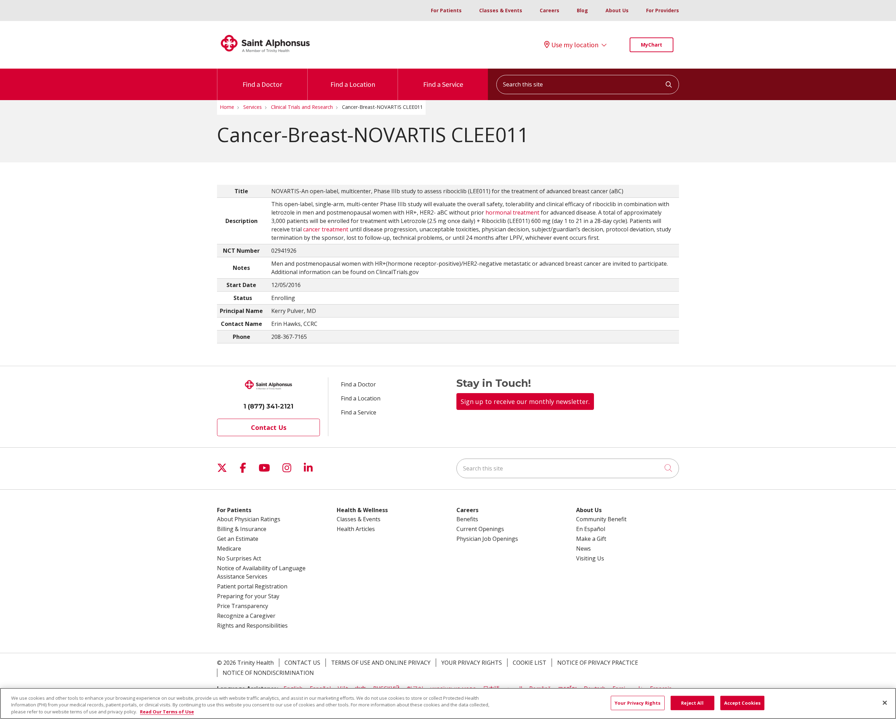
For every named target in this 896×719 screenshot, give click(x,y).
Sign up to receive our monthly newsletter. (525, 401)
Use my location (574, 44)
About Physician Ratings (248, 519)
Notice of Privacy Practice (597, 662)
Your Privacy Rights (471, 662)
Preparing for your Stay (248, 596)
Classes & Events (500, 10)
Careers (549, 10)
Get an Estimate (237, 539)
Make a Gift (591, 539)
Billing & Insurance (241, 529)
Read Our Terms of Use (167, 711)
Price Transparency (242, 606)
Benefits (467, 519)
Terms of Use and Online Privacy (380, 662)
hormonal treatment (512, 212)
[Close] (884, 702)
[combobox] (587, 84)
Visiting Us (590, 558)
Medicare (229, 548)
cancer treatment (325, 229)
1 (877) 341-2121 (268, 406)
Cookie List (529, 662)
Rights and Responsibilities (252, 625)
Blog (582, 10)
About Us (617, 10)
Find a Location (352, 84)
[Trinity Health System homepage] (265, 56)
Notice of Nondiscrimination (268, 673)
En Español (590, 529)
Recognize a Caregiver (246, 616)
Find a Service (443, 84)
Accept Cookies (742, 702)
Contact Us (268, 427)
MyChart (651, 44)
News (583, 548)
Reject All (692, 702)
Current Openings (480, 529)
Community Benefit (601, 519)
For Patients (446, 10)
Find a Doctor (262, 84)
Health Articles (356, 529)
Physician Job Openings (487, 539)
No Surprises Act (239, 558)
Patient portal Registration (252, 586)
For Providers (662, 10)
